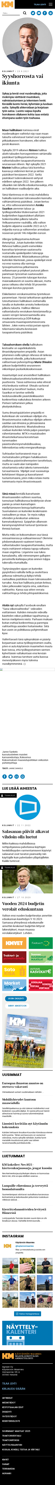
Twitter (33, 13)
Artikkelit (7, 1398)
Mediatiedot (9, 1403)
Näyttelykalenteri (12, 1445)
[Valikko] (51, 4)
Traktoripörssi (10, 1440)
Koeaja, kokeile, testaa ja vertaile (21, 1450)
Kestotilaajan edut (13, 1407)
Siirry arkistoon (17, 1006)
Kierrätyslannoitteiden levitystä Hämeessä (24, 1211)
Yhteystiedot (9, 1417)
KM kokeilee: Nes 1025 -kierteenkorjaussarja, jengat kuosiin (27, 1166)
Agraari (6, 1474)
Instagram (50, 13)
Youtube (39, 13)
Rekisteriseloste (11, 1421)
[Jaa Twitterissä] (10, 776)
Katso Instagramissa (29, 1314)
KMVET (5, 1460)
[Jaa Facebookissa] (4, 776)
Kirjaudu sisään (13, 1389)
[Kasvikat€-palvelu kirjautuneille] (40, 971)
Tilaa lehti (40, 5)
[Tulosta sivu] (22, 776)
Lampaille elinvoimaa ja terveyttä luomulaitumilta (25, 1187)
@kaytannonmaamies (25, 1246)
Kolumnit (8, 71)
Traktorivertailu (11, 1436)
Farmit (6, 1464)
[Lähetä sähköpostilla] (16, 776)
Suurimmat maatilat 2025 (16, 1431)
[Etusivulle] (7, 4)
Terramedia (8, 1469)
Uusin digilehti (16, 999)
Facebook (44, 13)
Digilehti (6, 1412)
